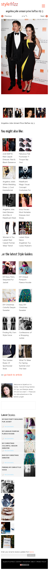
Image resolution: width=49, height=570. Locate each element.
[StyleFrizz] (9, 7)
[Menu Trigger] (43, 6)
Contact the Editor (23, 562)
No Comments (9, 426)
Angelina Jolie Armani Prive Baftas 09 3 (24, 11)
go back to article (13, 375)
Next (42, 16)
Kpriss (32, 552)
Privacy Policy (41, 562)
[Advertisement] (25, 100)
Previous (8, 16)
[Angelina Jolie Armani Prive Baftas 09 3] (24, 56)
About (33, 562)
